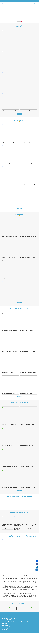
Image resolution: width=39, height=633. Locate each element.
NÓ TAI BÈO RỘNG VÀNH (7, 299)
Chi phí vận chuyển (5, 628)
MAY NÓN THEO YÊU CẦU (7, 445)
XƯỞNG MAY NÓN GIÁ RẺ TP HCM (27, 424)
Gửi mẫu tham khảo (5, 625)
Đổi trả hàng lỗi (4, 629)
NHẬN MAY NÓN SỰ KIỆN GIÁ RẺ (26, 445)
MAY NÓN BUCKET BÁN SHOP (26, 278)
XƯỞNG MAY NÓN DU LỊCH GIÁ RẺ (27, 466)
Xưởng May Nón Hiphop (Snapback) (27, 142)
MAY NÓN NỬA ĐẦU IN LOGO (26, 393)
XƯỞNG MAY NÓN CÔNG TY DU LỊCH (27, 487)
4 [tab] (20, 21)
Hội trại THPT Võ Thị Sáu (31, 524)
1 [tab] (17, 21)
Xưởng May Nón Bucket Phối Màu (8, 257)
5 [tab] (21, 21)
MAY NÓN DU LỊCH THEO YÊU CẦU (9, 424)
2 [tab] (18, 21)
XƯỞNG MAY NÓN (24, 299)
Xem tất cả (19, 114)
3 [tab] (19, 21)
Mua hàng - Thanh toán (6, 626)
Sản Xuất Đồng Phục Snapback (8, 163)
